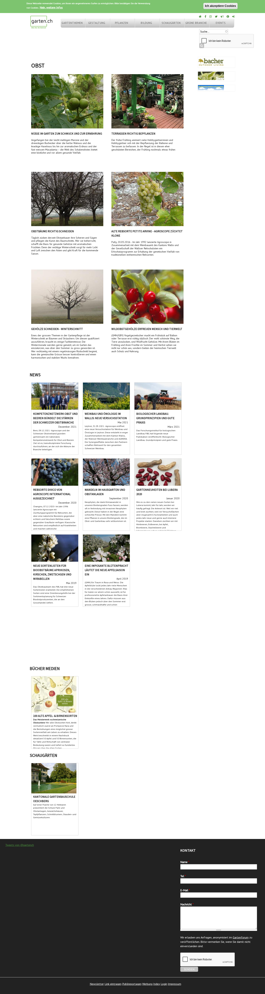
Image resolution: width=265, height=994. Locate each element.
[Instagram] (210, 16)
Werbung (147, 984)
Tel (183, 876)
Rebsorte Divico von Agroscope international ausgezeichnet (52, 494)
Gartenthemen (72, 23)
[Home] (200, 16)
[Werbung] (222, 16)
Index (156, 984)
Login (164, 984)
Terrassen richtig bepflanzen (133, 133)
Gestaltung (96, 23)
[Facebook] (206, 16)
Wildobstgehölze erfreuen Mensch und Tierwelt (146, 329)
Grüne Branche (196, 23)
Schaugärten (171, 23)
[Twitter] (216, 16)
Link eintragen (113, 984)
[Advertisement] (132, 635)
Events (221, 23)
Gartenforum (241, 937)
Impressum (174, 984)
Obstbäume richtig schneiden (52, 231)
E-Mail (185, 890)
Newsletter (97, 984)
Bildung (146, 23)
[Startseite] (41, 27)
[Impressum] (228, 16)
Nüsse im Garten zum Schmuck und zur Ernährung (66, 133)
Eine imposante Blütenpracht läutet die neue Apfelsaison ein (106, 570)
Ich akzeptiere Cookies (220, 5)
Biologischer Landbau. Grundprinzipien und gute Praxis (155, 418)
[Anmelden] (233, 16)
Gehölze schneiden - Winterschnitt (57, 329)
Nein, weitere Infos (51, 7)
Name (184, 862)
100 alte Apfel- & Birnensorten (55, 716)
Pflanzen (121, 23)
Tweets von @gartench (19, 845)
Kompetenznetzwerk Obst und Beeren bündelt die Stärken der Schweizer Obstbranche (55, 418)
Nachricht (187, 904)
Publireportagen (132, 984)
